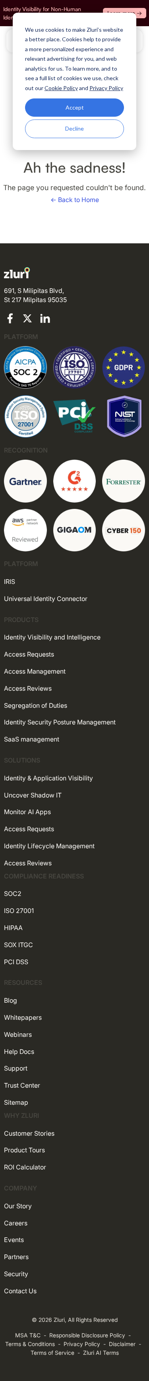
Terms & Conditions (30, 1344)
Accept (75, 107)
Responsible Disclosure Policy (87, 1335)
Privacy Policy (82, 1344)
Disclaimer (122, 1344)
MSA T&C (28, 1335)
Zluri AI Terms (101, 1352)
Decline (74, 128)
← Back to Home (74, 200)
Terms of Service (52, 1352)
